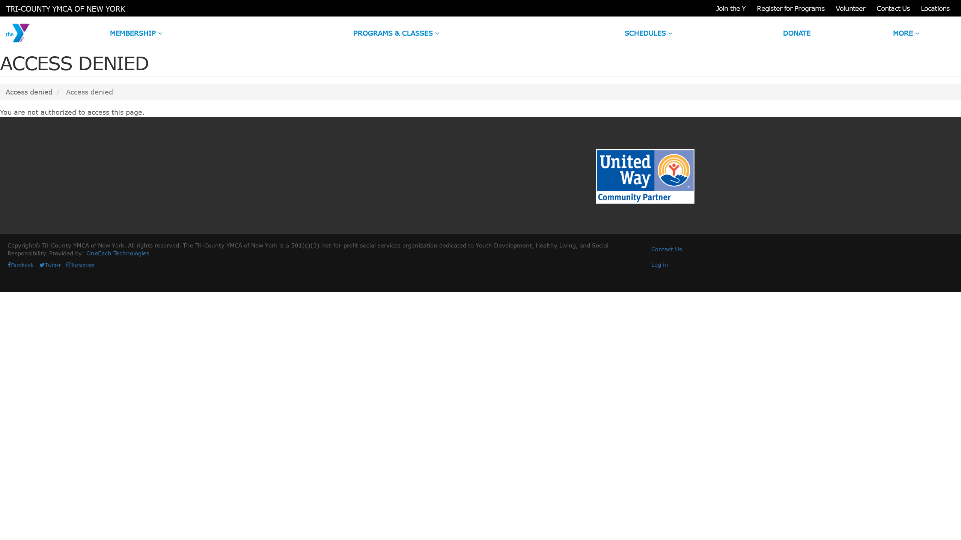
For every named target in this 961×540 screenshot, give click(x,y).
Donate (796, 33)
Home (18, 33)
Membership (134, 33)
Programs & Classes (394, 33)
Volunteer (850, 8)
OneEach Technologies (117, 253)
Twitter (53, 265)
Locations (935, 8)
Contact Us (893, 8)
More (904, 33)
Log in (659, 264)
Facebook (22, 265)
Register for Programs (790, 8)
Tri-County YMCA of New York (65, 8)
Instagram (83, 265)
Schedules (646, 33)
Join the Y (731, 8)
